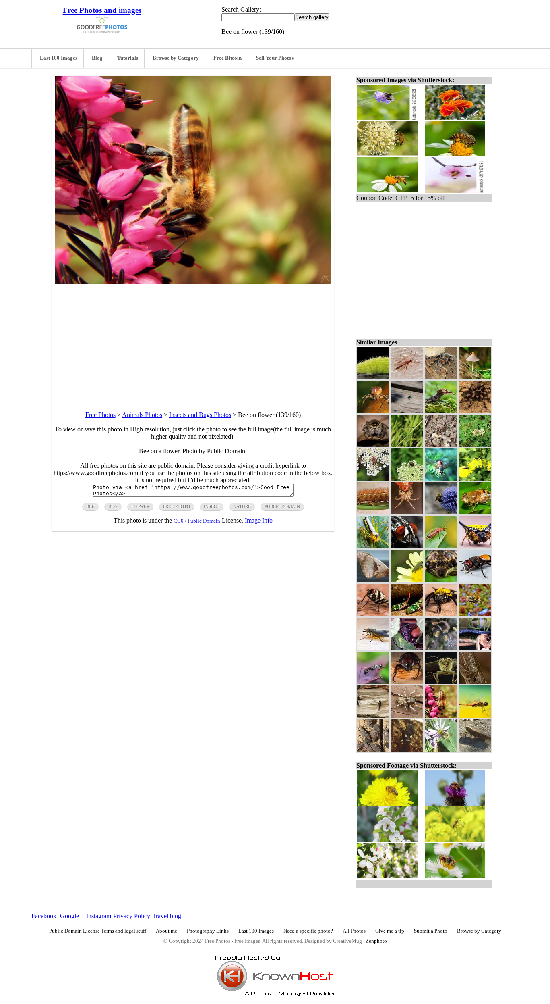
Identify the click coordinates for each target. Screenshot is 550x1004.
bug (113, 506)
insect (211, 506)
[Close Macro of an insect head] (441, 580)
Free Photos (100, 414)
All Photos (354, 931)
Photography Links (208, 931)
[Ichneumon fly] (407, 376)
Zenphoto (376, 941)
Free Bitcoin (227, 58)
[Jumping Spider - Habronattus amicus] (407, 715)
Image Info (259, 520)
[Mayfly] (407, 444)
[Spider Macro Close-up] (373, 410)
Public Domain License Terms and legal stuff (97, 931)
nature (242, 506)
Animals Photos (142, 414)
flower (140, 506)
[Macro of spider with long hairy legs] (373, 546)
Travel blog (166, 915)
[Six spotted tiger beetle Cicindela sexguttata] (407, 410)
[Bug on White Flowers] (373, 478)
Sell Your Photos (275, 58)
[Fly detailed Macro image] (373, 613)
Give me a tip (389, 931)
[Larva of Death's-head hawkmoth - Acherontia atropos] (475, 478)
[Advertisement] (193, 340)
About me (166, 931)
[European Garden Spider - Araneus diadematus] (407, 512)
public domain (282, 506)
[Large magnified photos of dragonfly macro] (475, 715)
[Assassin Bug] (407, 749)
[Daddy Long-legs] (441, 444)
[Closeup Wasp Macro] (373, 681)
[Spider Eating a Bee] (475, 613)
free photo (176, 506)
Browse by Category (176, 58)
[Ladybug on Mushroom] (475, 376)
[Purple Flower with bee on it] (441, 512)
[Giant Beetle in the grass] (441, 410)
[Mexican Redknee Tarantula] (441, 647)
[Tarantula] (475, 410)
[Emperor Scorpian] (407, 647)
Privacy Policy (131, 915)
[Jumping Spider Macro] (373, 444)
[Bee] (441, 749)
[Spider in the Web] (475, 681)
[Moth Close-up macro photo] (441, 681)
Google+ (71, 915)
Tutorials (127, 58)
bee (90, 506)
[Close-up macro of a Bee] (441, 613)
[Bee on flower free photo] (193, 281)
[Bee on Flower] (475, 444)
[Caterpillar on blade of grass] (373, 512)
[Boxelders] (373, 749)
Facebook (43, 915)
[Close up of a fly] (373, 647)
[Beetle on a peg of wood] (407, 681)
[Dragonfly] (373, 715)
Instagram (98, 915)
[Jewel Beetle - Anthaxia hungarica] (407, 580)
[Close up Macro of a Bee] (475, 580)
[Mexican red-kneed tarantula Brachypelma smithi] (441, 376)
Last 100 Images (58, 58)
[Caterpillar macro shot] (373, 376)
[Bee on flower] (441, 715)
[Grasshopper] (475, 749)
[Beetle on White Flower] (407, 478)
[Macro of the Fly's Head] (407, 546)
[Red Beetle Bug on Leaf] (441, 546)
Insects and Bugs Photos (200, 414)
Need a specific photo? (308, 931)
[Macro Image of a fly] (441, 478)
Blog (97, 58)
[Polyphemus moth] (373, 580)
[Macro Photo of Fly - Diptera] (475, 512)
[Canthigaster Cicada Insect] (407, 613)
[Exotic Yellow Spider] (475, 546)
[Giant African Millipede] (475, 647)
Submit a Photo (430, 931)
